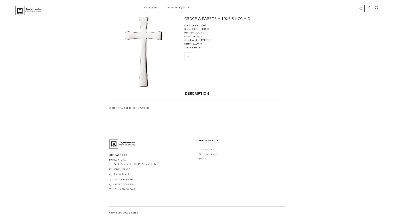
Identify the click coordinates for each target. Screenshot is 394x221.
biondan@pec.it (121, 174)
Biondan (133, 212)
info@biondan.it (121, 168)
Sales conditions (208, 154)
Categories (150, 7)
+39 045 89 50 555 (123, 179)
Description (197, 93)
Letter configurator (178, 7)
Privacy (203, 158)
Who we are (206, 149)
